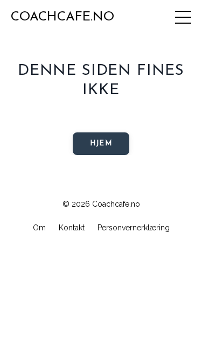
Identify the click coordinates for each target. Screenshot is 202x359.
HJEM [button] (101, 143)
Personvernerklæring (133, 227)
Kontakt (72, 227)
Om (39, 227)
